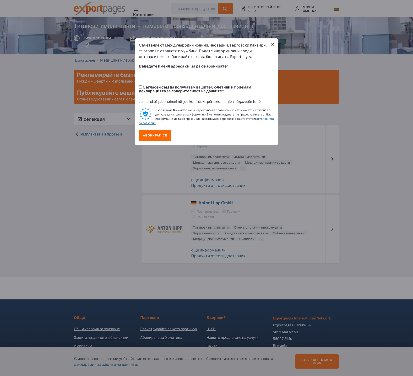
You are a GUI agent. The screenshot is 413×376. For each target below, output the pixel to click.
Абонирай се (155, 135)
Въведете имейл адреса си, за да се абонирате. (183, 66)
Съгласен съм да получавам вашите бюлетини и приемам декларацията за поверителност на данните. (195, 89)
